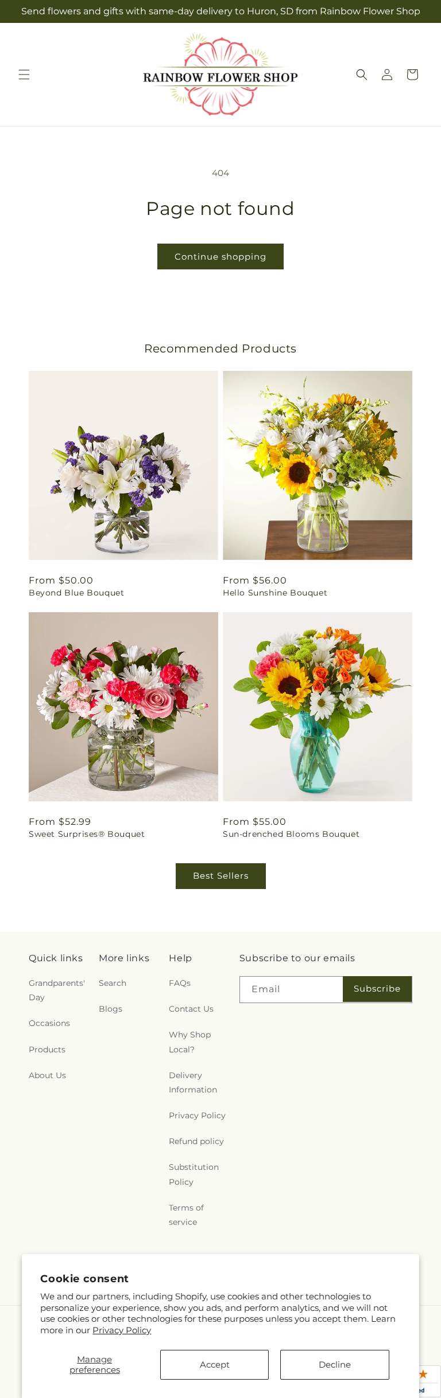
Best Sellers (221, 875)
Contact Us (191, 1009)
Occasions (49, 1023)
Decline (335, 1364)
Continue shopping (220, 256)
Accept (215, 1364)
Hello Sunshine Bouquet (275, 593)
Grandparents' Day (57, 990)
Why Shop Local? (190, 1041)
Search (112, 983)
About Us (47, 1075)
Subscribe (377, 988)
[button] (24, 74)
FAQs (180, 983)
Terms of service (186, 1215)
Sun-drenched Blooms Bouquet (291, 834)
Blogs (110, 1009)
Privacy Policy (121, 1330)
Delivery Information (193, 1082)
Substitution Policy (194, 1174)
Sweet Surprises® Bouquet (87, 834)
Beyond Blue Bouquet (76, 593)
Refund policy (196, 1141)
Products (47, 1049)
